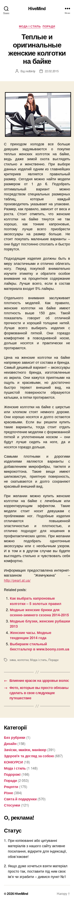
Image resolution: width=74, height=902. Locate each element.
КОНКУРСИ (13, 762)
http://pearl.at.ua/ (17, 580)
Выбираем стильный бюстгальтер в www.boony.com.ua (39, 646)
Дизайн (10, 743)
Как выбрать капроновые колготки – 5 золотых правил (35, 601)
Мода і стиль (30, 26)
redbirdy (30, 71)
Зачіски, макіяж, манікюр (25, 749)
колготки (23, 660)
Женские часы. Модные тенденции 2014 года (30, 635)
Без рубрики (14, 737)
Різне (8, 792)
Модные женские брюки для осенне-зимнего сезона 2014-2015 (39, 612)
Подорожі (12, 774)
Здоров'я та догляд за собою (29, 755)
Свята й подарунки (20, 799)
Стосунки (12, 805)
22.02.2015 (51, 71)
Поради (49, 26)
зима (12, 660)
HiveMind (37, 8)
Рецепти (11, 786)
